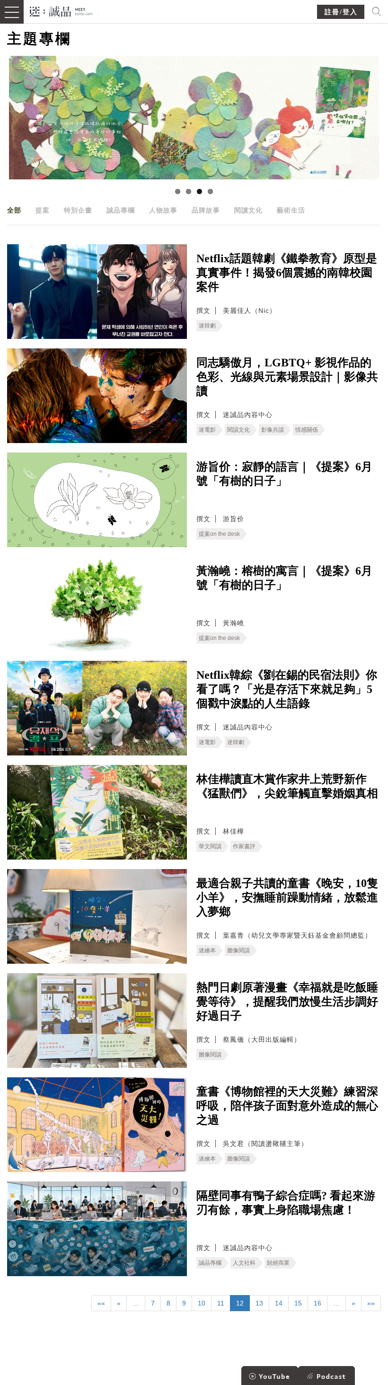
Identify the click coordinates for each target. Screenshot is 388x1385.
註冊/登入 (341, 12)
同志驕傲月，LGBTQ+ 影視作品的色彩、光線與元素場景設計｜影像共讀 (287, 376)
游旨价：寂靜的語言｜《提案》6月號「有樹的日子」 (284, 474)
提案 (42, 210)
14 (278, 1303)
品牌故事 (206, 210)
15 (298, 1303)
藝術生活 (291, 210)
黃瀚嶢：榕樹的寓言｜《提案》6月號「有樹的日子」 (284, 578)
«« (101, 1303)
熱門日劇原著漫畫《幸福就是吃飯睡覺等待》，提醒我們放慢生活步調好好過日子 (287, 1001)
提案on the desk (219, 534)
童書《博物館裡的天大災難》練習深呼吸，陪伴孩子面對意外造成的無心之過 (287, 1105)
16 (317, 1303)
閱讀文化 (248, 210)
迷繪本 (207, 950)
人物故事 (163, 210)
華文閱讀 (210, 846)
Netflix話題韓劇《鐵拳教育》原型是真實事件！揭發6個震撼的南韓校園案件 (286, 272)
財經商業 (278, 1263)
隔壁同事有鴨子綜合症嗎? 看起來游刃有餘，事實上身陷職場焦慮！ (285, 1203)
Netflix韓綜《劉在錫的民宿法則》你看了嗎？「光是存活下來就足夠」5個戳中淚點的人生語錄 (286, 689)
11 (220, 1303)
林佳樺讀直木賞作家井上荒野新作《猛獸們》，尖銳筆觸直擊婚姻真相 (287, 786)
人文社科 (244, 1263)
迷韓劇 (207, 325)
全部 (14, 210)
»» (371, 1303)
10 (201, 1303)
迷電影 (207, 429)
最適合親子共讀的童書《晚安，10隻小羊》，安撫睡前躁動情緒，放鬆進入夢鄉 (287, 897)
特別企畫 (78, 210)
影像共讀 (272, 429)
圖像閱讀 (238, 950)
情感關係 (306, 429)
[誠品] (61, 10)
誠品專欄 (120, 210)
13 (259, 1303)
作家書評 (244, 846)
